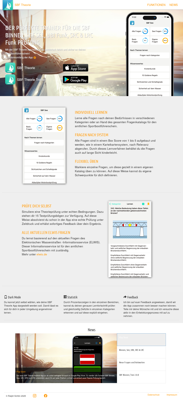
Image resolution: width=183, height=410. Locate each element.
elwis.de (42, 254)
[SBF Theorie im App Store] (75, 68)
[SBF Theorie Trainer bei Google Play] (75, 79)
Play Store (20, 371)
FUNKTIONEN (156, 5)
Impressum (172, 394)
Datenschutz (154, 394)
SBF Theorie (23, 5)
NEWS (173, 5)
